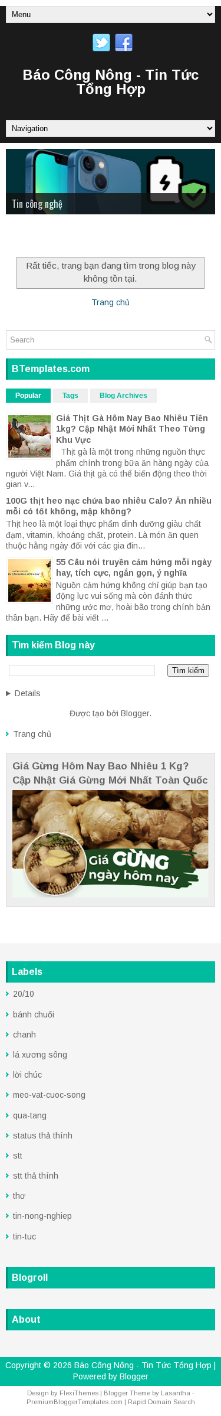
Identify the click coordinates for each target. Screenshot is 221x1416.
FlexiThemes (79, 1393)
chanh (24, 1034)
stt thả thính (35, 1175)
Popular (28, 395)
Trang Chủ (32, 238)
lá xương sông (40, 1054)
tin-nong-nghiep (42, 1216)
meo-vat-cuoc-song (49, 1094)
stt (17, 1155)
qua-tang (30, 1115)
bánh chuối (33, 1014)
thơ (19, 1195)
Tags (70, 395)
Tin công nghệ (37, 204)
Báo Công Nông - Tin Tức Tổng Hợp (110, 82)
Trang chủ (110, 302)
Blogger (135, 713)
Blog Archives (123, 395)
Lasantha (175, 1393)
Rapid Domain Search (161, 1401)
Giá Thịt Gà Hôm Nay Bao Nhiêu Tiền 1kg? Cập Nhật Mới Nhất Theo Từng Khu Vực (132, 428)
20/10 (23, 994)
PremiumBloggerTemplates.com (75, 1401)
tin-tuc (24, 1236)
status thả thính (42, 1135)
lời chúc (27, 1074)
